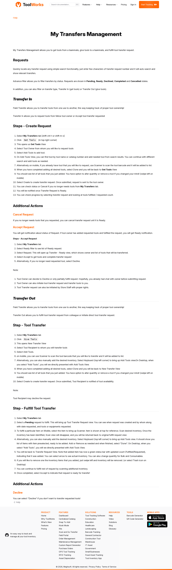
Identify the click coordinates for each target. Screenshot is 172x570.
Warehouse (90, 542)
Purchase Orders (66, 548)
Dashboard (63, 515)
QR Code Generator (135, 519)
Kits (60, 529)
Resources (111, 4)
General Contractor (93, 535)
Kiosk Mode (64, 525)
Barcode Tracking (92, 532)
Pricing (124, 4)
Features (86, 4)
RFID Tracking (65, 555)
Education (89, 522)
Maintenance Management (70, 542)
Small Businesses (92, 552)
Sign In (133, 4)
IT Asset (88, 545)
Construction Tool (92, 538)
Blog (111, 525)
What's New (46, 522)
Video (111, 519)
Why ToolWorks (48, 519)
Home (43, 515)
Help (98, 4)
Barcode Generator (135, 515)
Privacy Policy (95, 567)
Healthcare (89, 525)
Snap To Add (64, 522)
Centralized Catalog (67, 519)
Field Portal (63, 535)
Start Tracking (147, 4)
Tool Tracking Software (95, 515)
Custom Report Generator (70, 545)
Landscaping (90, 529)
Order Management (67, 538)
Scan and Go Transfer (68, 532)
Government (90, 548)
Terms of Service (109, 567)
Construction (90, 519)
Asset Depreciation (67, 558)
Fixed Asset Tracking (94, 555)
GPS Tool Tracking (67, 552)
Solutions (113, 522)
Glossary (112, 529)
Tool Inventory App (93, 558)
